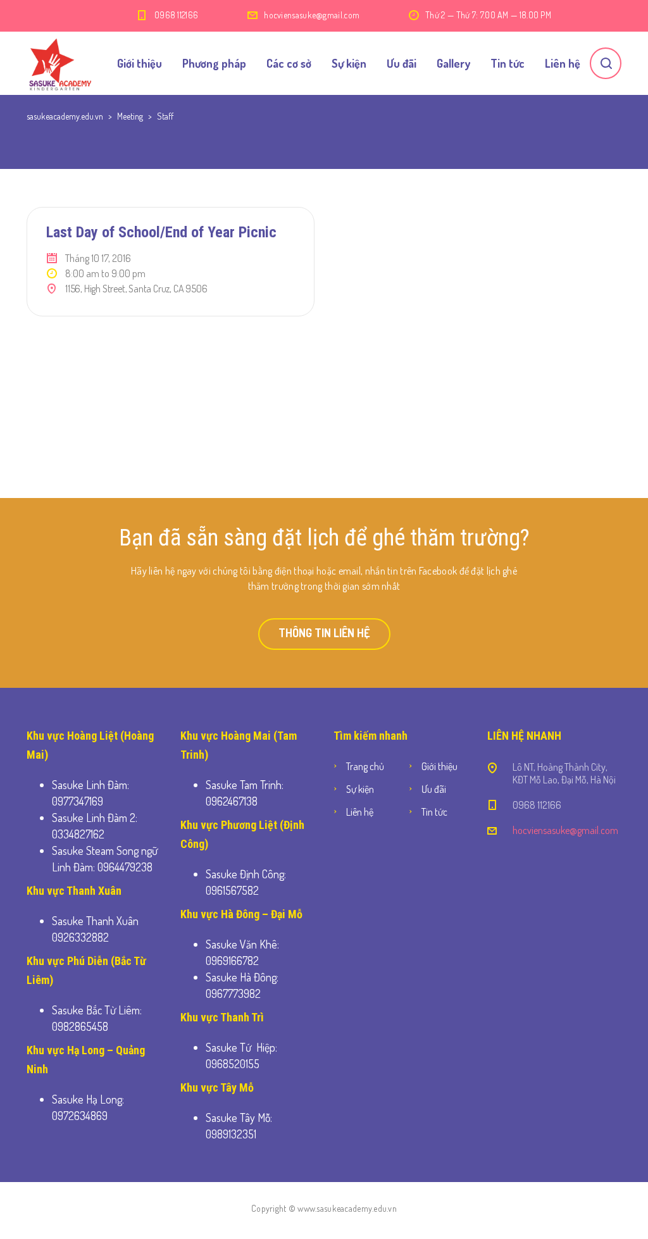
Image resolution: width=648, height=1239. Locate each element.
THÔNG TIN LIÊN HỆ (324, 633)
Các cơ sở (288, 63)
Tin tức (507, 63)
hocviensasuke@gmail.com (311, 14)
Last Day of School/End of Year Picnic (161, 232)
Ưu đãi (401, 63)
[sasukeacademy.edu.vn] (60, 63)
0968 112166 (176, 14)
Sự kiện (349, 63)
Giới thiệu (139, 63)
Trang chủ (365, 766)
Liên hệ (562, 63)
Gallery (453, 63)
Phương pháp (214, 63)
